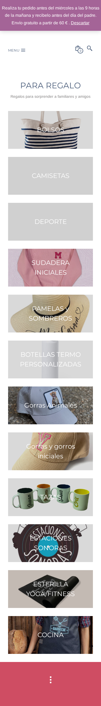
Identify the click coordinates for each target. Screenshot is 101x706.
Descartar (80, 23)
